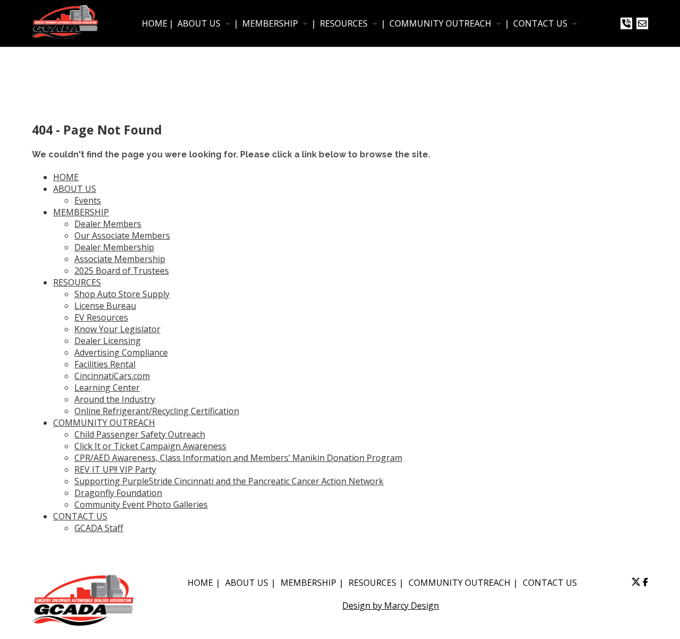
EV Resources (101, 317)
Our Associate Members (122, 235)
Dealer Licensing (107, 341)
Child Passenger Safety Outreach (139, 434)
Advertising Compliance (121, 352)
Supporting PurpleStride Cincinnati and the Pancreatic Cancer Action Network (229, 481)
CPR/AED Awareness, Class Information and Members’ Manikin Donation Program (238, 458)
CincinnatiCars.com (112, 376)
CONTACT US (540, 23)
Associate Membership (119, 259)
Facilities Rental (104, 364)
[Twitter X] (636, 582)
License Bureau (105, 306)
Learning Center (107, 387)
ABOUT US (198, 23)
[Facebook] (645, 582)
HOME (154, 23)
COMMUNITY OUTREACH (440, 23)
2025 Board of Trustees (121, 270)
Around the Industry (114, 399)
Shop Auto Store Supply (121, 294)
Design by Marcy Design (390, 605)
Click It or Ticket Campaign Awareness (150, 446)
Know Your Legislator (117, 329)
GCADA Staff (98, 528)
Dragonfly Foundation (118, 493)
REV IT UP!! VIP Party (115, 469)
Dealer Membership (114, 247)
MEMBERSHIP (270, 23)
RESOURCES (344, 23)
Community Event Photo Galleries (141, 504)
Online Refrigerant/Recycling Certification (156, 411)
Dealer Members (107, 224)
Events (87, 200)
